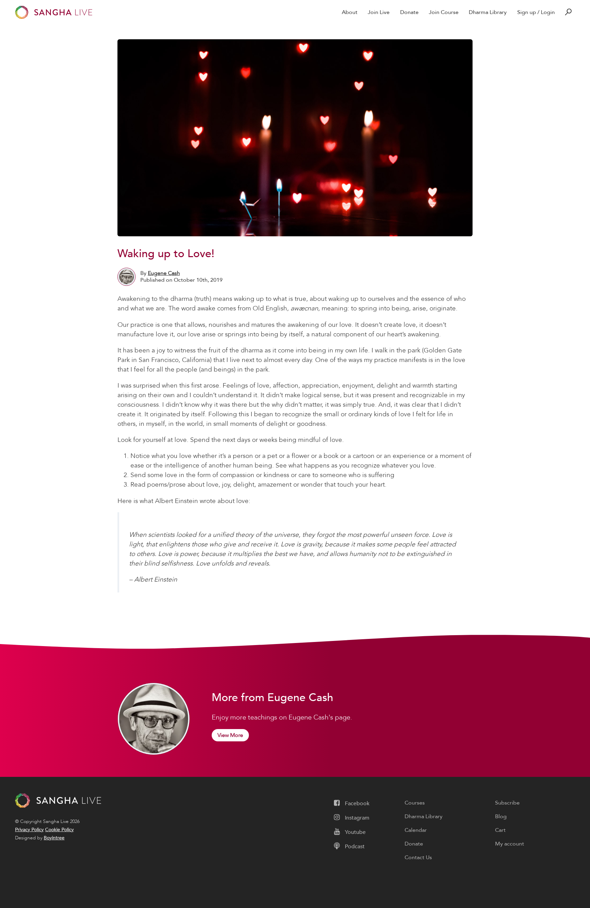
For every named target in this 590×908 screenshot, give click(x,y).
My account (509, 844)
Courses (415, 803)
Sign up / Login (536, 12)
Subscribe (507, 803)
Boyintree (54, 838)
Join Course (444, 12)
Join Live (379, 12)
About (349, 12)
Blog (501, 816)
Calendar (416, 830)
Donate (409, 12)
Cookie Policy (59, 829)
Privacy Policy (29, 829)
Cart (500, 830)
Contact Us (418, 857)
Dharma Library (488, 12)
